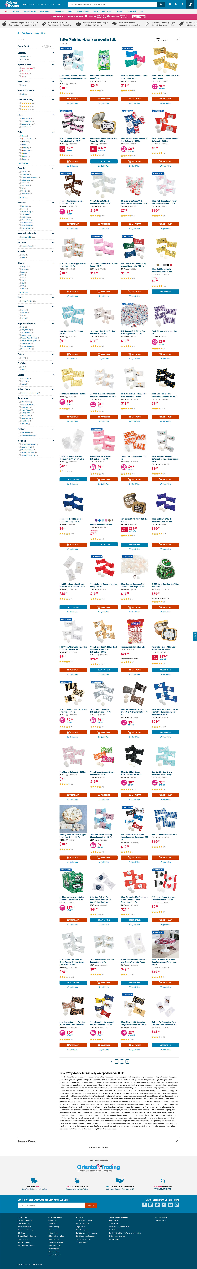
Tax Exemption (53, 1248)
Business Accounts (24, 1227)
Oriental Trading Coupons (27, 1236)
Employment (80, 1227)
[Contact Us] (176, 4)
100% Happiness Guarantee (85, 1236)
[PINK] (106, 520)
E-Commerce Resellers (117, 1236)
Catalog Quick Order (25, 1220)
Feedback (195, 636)
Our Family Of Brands (83, 1239)
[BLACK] (167, 265)
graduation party (112, 1077)
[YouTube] (170, 1205)
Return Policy (53, 1233)
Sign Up (91, 1205)
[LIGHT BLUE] (102, 520)
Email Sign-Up (23, 1239)
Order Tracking (53, 1227)
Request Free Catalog (25, 1230)
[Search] (161, 4)
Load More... (23, 163)
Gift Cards (21, 1233)
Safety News (113, 1230)
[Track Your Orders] (170, 4)
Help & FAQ (52, 1223)
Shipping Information (56, 1236)
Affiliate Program (82, 1230)
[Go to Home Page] (18, 33)
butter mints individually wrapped (97, 1082)
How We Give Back (82, 1223)
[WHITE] (161, 265)
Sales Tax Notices (54, 1245)
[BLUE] (99, 520)
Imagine (69, 1079)
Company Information (84, 1220)
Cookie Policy (114, 1239)
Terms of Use (113, 1223)
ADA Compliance (54, 1252)
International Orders (55, 1242)
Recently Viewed (27, 1141)
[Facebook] (144, 1205)
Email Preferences (54, 1255)
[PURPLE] (96, 520)
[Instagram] (177, 1205)
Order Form (52, 1230)
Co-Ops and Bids (24, 1223)
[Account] (182, 4)
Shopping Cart (53, 1239)
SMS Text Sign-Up (24, 1242)
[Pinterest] (157, 1205)
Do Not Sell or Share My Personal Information (125, 1233)
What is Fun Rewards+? (26, 1245)
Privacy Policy (114, 1220)
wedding (86, 1077)
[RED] (171, 265)
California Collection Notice (119, 1227)
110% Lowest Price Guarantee (86, 1233)
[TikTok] (164, 1205)
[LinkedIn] (150, 1205)
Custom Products (160, 1220)
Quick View (74, 103)
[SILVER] (164, 265)
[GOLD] (157, 265)
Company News (81, 1242)
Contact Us (52, 1220)
